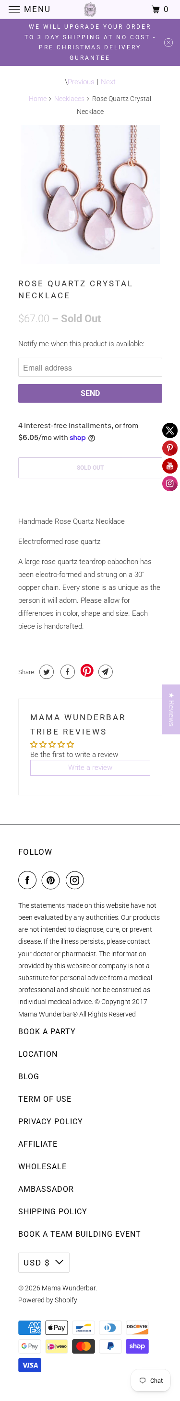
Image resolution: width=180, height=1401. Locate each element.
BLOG (28, 1076)
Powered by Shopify (47, 1300)
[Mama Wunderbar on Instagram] (77, 880)
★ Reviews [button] (171, 709)
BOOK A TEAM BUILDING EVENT (79, 1234)
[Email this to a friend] (104, 672)
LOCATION (38, 1054)
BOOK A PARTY (47, 1031)
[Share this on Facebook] (66, 672)
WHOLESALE (42, 1166)
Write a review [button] (90, 767)
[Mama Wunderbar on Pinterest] (53, 880)
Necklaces (69, 98)
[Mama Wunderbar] (90, 9)
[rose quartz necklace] (90, 194)
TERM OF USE (45, 1099)
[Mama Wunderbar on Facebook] (29, 880)
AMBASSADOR (46, 1189)
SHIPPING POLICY (52, 1211)
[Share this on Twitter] (45, 672)
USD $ (37, 1262)
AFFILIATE (38, 1144)
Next (108, 82)
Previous (81, 82)
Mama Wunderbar (69, 1288)
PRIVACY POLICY (50, 1121)
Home (38, 98)
